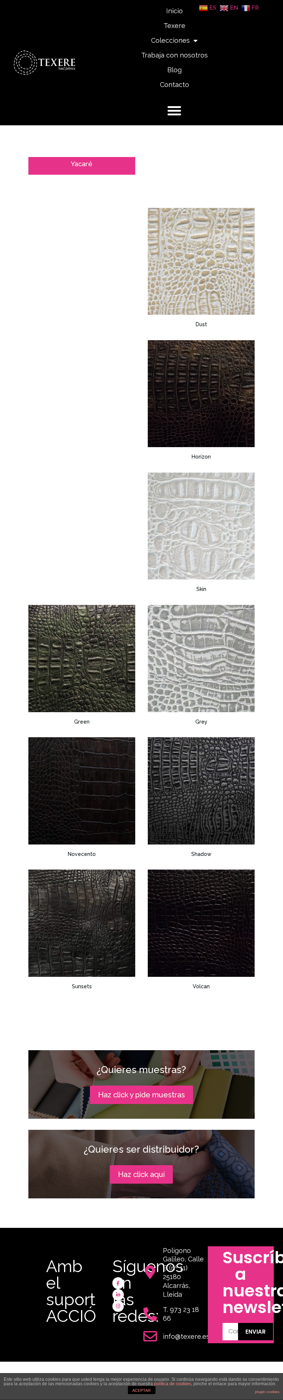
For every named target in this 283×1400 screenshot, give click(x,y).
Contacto (174, 84)
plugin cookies (267, 1392)
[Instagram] (118, 1306)
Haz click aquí (141, 1174)
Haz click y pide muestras (141, 1094)
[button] (174, 111)
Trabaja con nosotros (174, 55)
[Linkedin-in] (118, 1294)
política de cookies (172, 1383)
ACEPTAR (141, 1390)
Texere (174, 25)
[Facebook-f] (118, 1283)
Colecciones (170, 40)
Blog (174, 70)
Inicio (174, 11)
